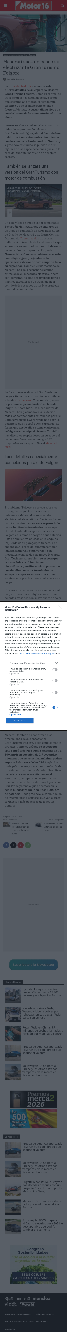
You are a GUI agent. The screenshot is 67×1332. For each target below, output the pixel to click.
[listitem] (33, 663)
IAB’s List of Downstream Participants (37, 653)
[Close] (61, 608)
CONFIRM (20, 721)
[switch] (55, 669)
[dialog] (33, 666)
